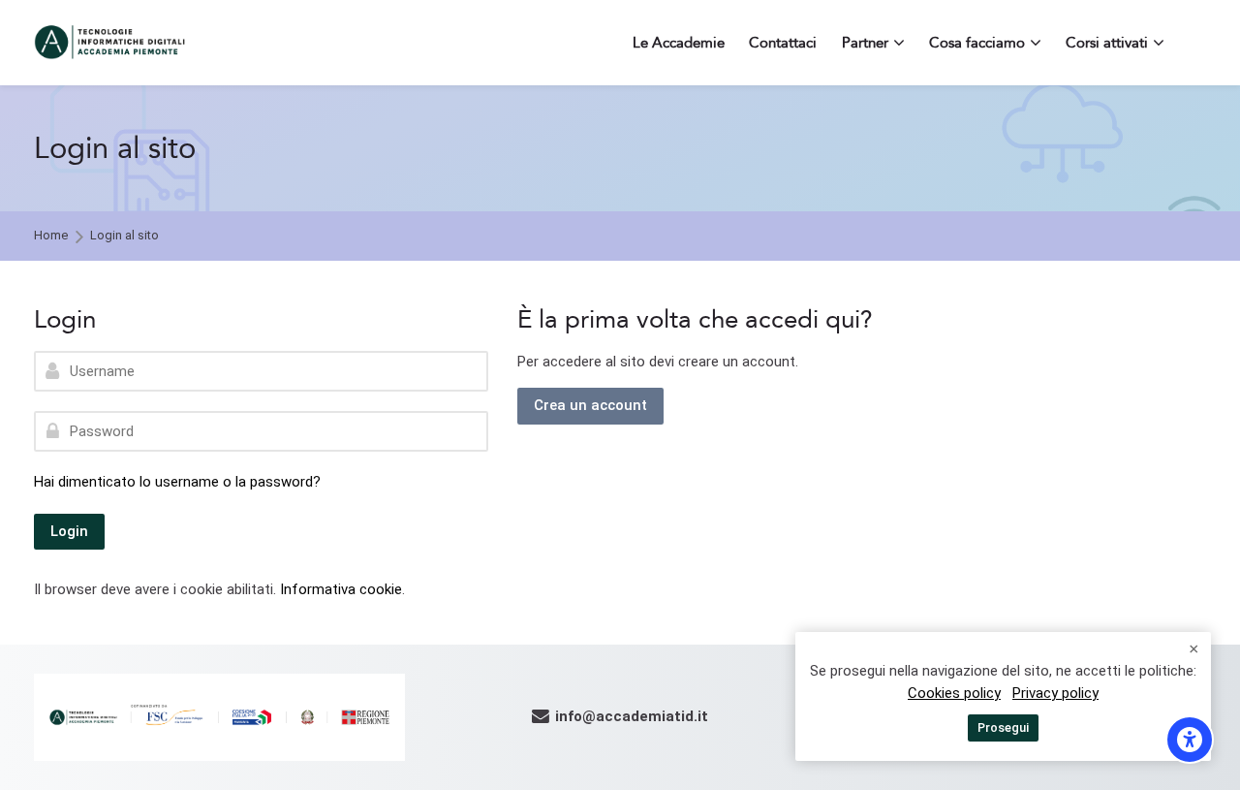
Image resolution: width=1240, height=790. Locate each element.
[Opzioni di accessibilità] (1189, 739)
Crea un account (590, 405)
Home (51, 236)
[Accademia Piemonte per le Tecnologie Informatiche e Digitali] (110, 42)
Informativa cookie (341, 589)
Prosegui (1003, 727)
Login (69, 531)
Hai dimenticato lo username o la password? (177, 481)
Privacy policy (1055, 693)
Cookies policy (954, 693)
